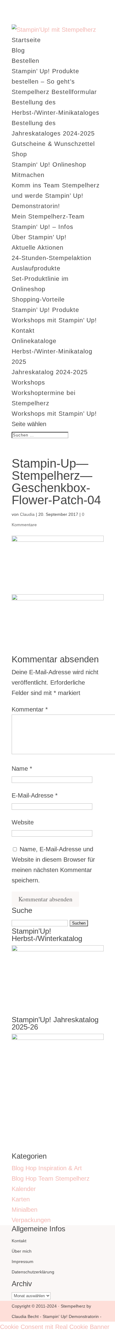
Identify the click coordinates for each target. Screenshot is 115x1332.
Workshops (28, 382)
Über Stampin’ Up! (39, 237)
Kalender (24, 1188)
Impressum (22, 1261)
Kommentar (30, 709)
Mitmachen (28, 175)
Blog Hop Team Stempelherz (51, 1178)
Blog (18, 50)
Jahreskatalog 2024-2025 (50, 372)
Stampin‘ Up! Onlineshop (49, 164)
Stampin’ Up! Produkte (45, 309)
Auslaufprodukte (36, 268)
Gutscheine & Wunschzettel (53, 143)
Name (22, 768)
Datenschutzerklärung (33, 1271)
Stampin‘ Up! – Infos (42, 226)
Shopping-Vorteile (38, 299)
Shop (19, 154)
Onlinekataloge (34, 341)
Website (23, 822)
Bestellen (25, 60)
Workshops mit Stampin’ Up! (54, 320)
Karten (21, 1199)
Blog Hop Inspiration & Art (47, 1168)
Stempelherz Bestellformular (54, 92)
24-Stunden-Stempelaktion (51, 258)
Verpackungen (31, 1220)
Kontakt (23, 330)
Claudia (27, 514)
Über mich (22, 1251)
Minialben (24, 1209)
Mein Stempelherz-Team (48, 216)
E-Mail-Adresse (35, 795)
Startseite (26, 40)
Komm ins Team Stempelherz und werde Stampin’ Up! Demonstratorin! (56, 195)
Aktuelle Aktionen (37, 247)
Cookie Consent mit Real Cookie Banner (54, 1326)
